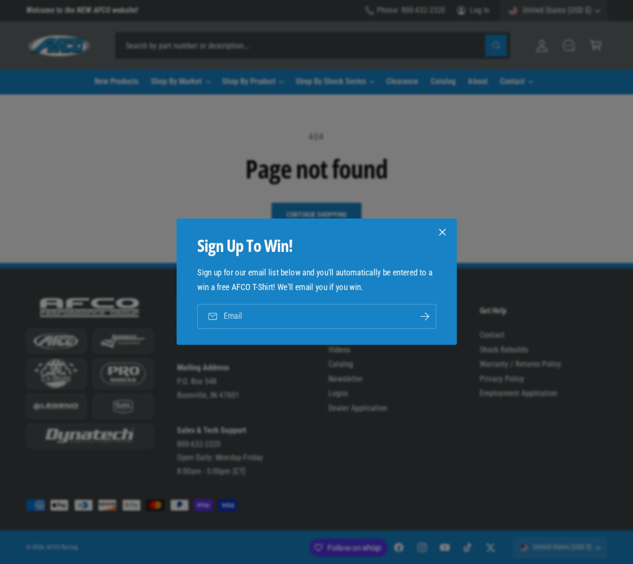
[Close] (442, 232)
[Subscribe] (424, 316)
